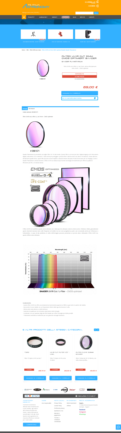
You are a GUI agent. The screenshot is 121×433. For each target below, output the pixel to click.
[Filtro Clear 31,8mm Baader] (86, 342)
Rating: (30, 12)
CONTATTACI (31, 424)
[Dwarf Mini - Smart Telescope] (87, 34)
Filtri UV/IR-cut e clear (35, 50)
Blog (74, 17)
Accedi (91, 6)
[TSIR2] (35, 342)
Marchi (54, 17)
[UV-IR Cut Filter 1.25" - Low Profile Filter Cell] (60, 342)
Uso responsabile (46, 403)
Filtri (28, 50)
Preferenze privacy (59, 408)
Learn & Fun (42, 17)
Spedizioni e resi (58, 411)
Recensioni (32, 108)
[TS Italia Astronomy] (36, 5)
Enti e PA (82, 17)
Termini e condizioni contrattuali (57, 419)
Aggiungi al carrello (35, 378)
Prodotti (31, 17)
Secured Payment (87, 396)
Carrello (90, 2)
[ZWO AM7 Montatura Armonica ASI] (60, 34)
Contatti (91, 17)
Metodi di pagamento (57, 414)
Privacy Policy (58, 403)
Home (23, 50)
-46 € (96, 39)
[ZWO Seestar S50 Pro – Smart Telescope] (33, 34)
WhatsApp (82, 414)
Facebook (82, 410)
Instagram (82, 412)
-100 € (42, 39)
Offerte (65, 17)
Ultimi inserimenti (71, 403)
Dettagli (25, 108)
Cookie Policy (58, 405)
